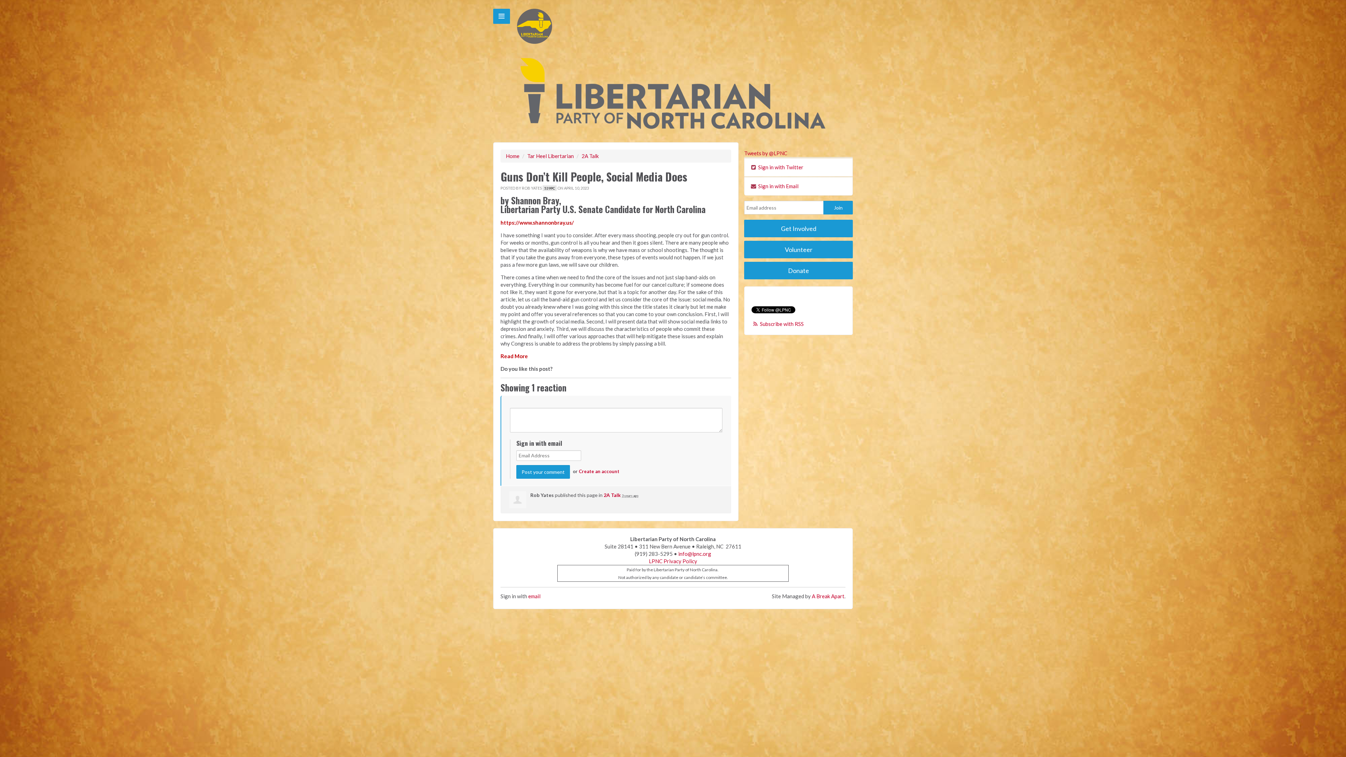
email (534, 596)
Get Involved (798, 228)
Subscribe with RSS (782, 324)
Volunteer (799, 249)
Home (512, 156)
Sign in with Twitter (780, 167)
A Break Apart (828, 596)
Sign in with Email (777, 186)
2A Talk (590, 156)
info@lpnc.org (694, 554)
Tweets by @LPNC (765, 153)
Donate (798, 270)
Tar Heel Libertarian (550, 156)
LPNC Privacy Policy (673, 561)
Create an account (599, 471)
